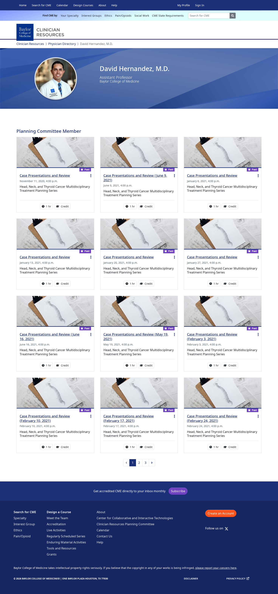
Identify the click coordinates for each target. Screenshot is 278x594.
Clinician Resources (30, 44)
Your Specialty (69, 15)
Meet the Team (57, 518)
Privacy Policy (235, 578)
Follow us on (215, 528)
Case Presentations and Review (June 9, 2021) (135, 177)
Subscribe (178, 491)
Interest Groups (92, 15)
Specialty (20, 518)
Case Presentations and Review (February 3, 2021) (212, 336)
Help (114, 5)
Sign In (199, 5)
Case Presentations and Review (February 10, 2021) (45, 418)
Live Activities (56, 530)
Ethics (108, 15)
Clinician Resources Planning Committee (125, 524)
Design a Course (59, 512)
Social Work (141, 15)
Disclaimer (191, 578)
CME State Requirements (168, 15)
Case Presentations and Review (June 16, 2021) (49, 336)
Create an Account (221, 513)
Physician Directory (62, 44)
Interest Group (24, 524)
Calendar (62, 5)
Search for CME (41, 5)
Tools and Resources (61, 548)
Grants (52, 554)
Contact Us (104, 536)
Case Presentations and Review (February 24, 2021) (212, 418)
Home (22, 5)
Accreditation (56, 524)
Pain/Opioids (123, 15)
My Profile (183, 5)
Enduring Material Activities (66, 542)
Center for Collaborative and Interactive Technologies (135, 518)
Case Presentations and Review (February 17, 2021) (128, 418)
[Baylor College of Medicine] (41, 32)
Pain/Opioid (22, 536)
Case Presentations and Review (45, 175)
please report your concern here (215, 568)
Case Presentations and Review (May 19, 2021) (135, 336)
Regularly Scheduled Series (66, 536)
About (102, 5)
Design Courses (83, 5)
